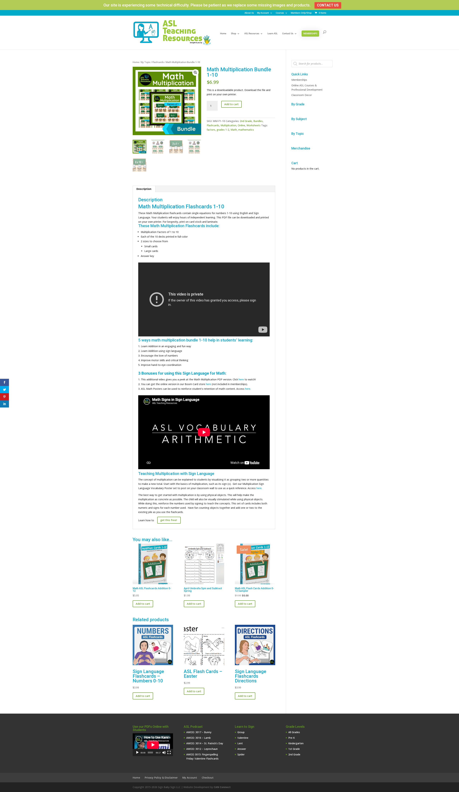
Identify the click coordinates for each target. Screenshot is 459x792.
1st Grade (294, 749)
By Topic (145, 62)
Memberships (310, 33)
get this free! (169, 520)
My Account (263, 13)
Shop (233, 33)
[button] (195, 72)
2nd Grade (246, 121)
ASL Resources (251, 33)
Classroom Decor (301, 95)
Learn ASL (273, 33)
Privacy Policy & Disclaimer (161, 777)
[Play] (137, 752)
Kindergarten (296, 743)
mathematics (246, 129)
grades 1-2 (223, 129)
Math (234, 129)
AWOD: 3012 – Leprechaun (202, 749)
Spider (241, 754)
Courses (280, 13)
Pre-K (291, 737)
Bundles (258, 121)
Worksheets (254, 125)
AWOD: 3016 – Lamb (198, 737)
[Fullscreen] (169, 752)
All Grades (294, 732)
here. (248, 388)
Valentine (242, 737)
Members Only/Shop (301, 13)
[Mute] (164, 752)
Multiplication (228, 125)
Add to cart (231, 104)
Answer (241, 749)
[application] (153, 744)
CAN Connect (222, 787)
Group (241, 732)
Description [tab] (143, 189)
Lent (240, 743)
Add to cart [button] (143, 603)
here (241, 379)
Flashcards (158, 62)
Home (223, 33)
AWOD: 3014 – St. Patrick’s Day (204, 743)
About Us (249, 13)
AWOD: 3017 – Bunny (198, 732)
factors (211, 129)
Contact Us (328, 5)
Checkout (208, 777)
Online (241, 125)
